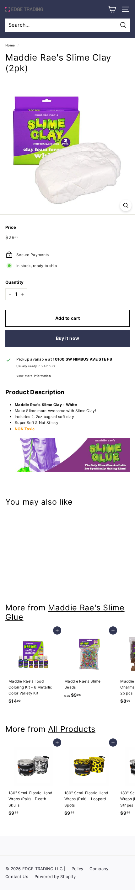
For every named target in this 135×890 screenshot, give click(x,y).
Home (10, 45)
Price (10, 227)
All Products (71, 729)
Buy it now (67, 338)
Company (98, 868)
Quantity (14, 282)
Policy (78, 868)
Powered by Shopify (55, 876)
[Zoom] (126, 205)
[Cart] (112, 9)
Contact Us (16, 876)
